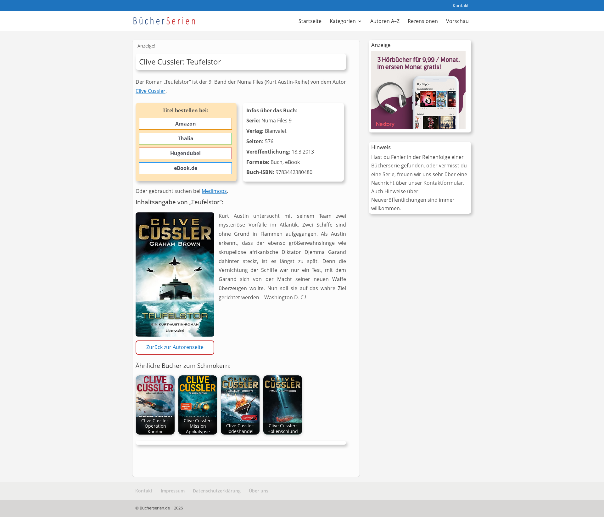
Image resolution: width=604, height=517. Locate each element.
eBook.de (185, 168)
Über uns (258, 491)
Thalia (185, 138)
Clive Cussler (150, 90)
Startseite (310, 22)
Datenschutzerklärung (217, 491)
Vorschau (457, 22)
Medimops (214, 191)
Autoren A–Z (385, 22)
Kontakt (461, 5)
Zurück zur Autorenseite (175, 347)
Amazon (185, 123)
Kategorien (343, 22)
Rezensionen (423, 22)
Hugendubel (185, 153)
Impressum (173, 491)
